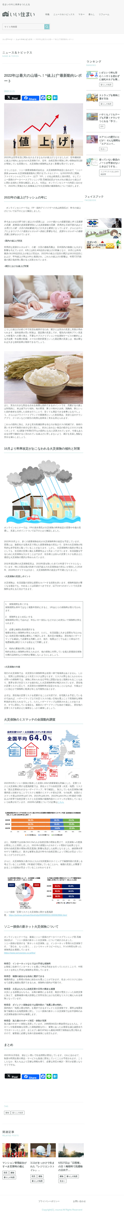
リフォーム (104, 14)
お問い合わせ (79, 1201)
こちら (61, 802)
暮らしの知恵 (17, 1113)
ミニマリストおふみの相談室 (110, 173)
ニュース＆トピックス (64, 14)
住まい (62, 1181)
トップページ (7, 39)
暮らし (91, 14)
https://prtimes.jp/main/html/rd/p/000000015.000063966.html (38, 915)
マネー (81, 14)
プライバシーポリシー (49, 1201)
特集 (47, 14)
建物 (7, 1113)
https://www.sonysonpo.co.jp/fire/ (19, 953)
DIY (102, 126)
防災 (5, 1173)
